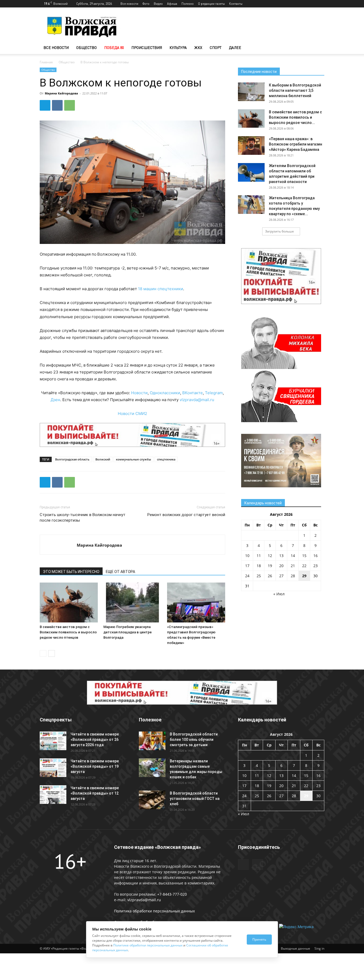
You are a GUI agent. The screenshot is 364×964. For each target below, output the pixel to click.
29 (304, 575)
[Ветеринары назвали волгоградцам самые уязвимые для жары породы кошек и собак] (152, 767)
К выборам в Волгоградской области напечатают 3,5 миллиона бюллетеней (295, 90)
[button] (318, 48)
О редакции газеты (211, 3)
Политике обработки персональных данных (148, 945)
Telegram (214, 392)
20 (281, 565)
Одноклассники (165, 392)
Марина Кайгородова (61, 93)
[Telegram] (312, 3)
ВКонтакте (192, 392)
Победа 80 (114, 47)
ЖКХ (198, 47)
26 (270, 575)
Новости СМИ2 (132, 413)
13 (281, 555)
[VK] (57, 105)
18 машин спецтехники (160, 288)
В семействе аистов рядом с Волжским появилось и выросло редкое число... (295, 117)
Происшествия (146, 47)
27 (281, 575)
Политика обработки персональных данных (154, 910)
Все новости (129, 3)
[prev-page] (43, 653)
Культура (178, 47)
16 (315, 555)
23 (315, 565)
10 (247, 555)
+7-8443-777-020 (172, 894)
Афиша (172, 3)
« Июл (279, 593)
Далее (235, 47)
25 (259, 575)
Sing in (319, 948)
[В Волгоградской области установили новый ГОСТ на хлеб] (152, 800)
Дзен (55, 399)
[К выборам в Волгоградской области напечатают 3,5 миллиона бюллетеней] (251, 91)
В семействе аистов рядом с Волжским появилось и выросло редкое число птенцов (68, 632)
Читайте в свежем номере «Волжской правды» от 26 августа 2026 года (95, 739)
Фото (146, 3)
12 (270, 555)
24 (247, 575)
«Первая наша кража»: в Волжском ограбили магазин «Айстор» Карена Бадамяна (295, 144)
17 (247, 565)
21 (293, 565)
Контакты (235, 3)
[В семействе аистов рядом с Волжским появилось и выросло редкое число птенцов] (69, 602)
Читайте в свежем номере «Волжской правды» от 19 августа (95, 766)
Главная (46, 62)
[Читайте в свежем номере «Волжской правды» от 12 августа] (53, 794)
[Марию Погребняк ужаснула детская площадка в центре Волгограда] (132, 602)
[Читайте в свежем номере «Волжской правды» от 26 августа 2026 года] (53, 741)
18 (259, 565)
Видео (158, 3)
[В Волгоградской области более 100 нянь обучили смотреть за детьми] (152, 741)
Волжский (102, 459)
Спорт (215, 47)
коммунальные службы (133, 459)
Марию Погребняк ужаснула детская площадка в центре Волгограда (127, 632)
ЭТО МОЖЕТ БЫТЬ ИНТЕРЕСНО (71, 572)
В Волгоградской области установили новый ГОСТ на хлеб (195, 798)
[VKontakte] (320, 3)
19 (270, 565)
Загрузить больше (279, 231)
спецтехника (166, 459)
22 (304, 565)
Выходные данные (295, 948)
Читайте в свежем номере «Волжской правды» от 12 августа (95, 793)
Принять (259, 939)
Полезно (187, 3)
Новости (139, 392)
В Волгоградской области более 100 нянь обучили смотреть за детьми (194, 739)
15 (304, 555)
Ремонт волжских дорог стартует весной (186, 514)
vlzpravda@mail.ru (197, 399)
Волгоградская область (72, 459)
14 (293, 555)
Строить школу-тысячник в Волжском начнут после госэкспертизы (83, 517)
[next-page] (51, 653)
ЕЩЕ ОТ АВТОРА (120, 572)
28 (293, 575)
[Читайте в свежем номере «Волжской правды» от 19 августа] (53, 767)
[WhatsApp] (69, 105)
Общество (86, 47)
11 (259, 555)
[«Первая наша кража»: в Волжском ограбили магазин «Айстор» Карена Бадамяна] (251, 145)
